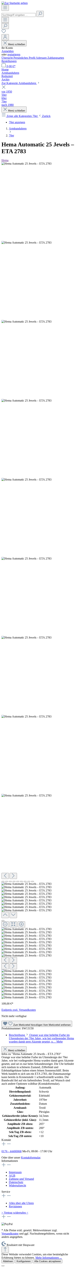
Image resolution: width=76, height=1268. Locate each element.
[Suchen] (40, 14)
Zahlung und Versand (21, 1178)
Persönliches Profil (24, 57)
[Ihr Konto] (5, 37)
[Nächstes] (13, 876)
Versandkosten (9, 1233)
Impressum (15, 1172)
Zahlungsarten (55, 57)
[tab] (41, 1038)
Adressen (41, 57)
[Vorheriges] (5, 876)
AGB (12, 1175)
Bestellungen (9, 61)
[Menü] (5, 8)
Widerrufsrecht (17, 1185)
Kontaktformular (30, 1157)
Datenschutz (16, 1182)
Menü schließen (16, 44)
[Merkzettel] (3, 32)
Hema (4, 160)
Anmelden (7, 51)
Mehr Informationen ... (48, 1257)
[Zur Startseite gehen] (14, 3)
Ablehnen (8, 1261)
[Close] (2, 920)
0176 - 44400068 (11, 1151)
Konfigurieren (24, 1261)
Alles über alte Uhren (21, 1203)
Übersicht (7, 57)
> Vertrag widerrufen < (14, 1212)
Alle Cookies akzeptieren (47, 1261)
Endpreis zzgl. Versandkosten (18, 1009)
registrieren (13, 54)
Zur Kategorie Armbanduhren (19, 83)
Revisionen (15, 1206)
